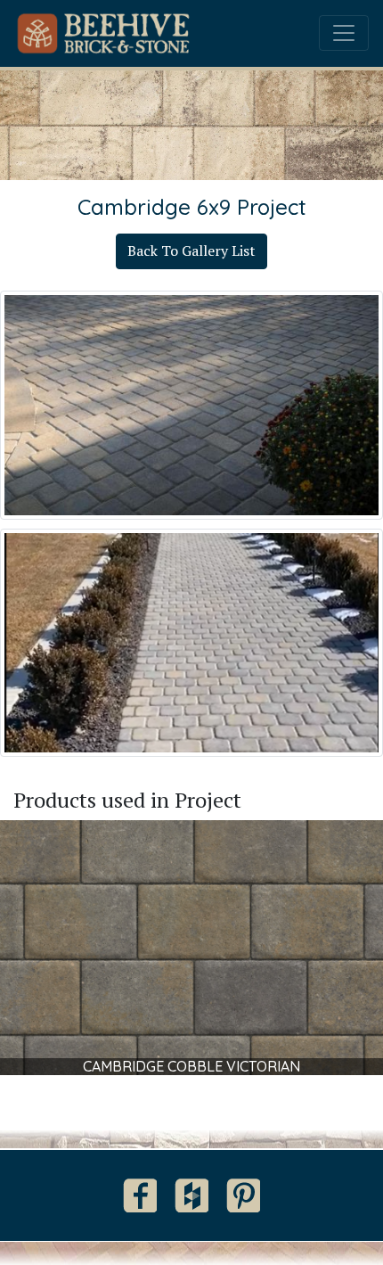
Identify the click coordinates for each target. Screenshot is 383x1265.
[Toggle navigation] (344, 33)
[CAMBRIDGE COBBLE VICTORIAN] (191, 946)
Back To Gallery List (191, 250)
